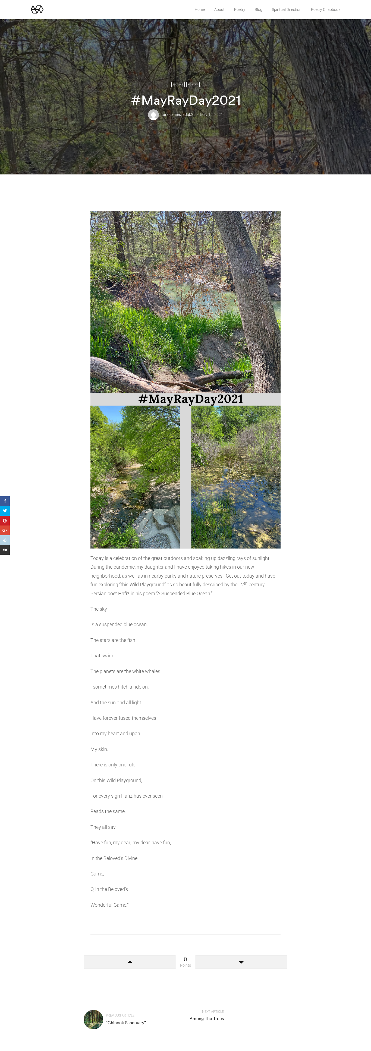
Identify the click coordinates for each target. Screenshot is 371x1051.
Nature (178, 84)
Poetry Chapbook (325, 9)
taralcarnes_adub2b (179, 114)
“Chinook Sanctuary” (126, 1022)
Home (200, 9)
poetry (193, 84)
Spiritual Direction (286, 9)
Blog (258, 9)
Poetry (239, 9)
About (219, 9)
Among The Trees (207, 1018)
